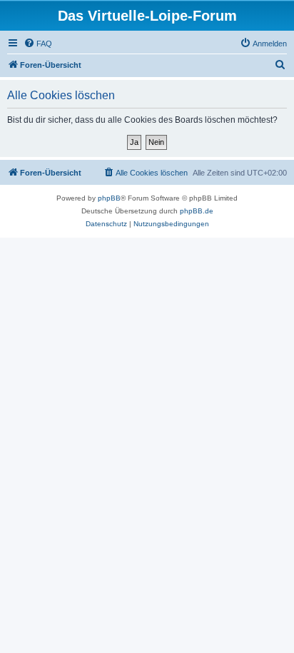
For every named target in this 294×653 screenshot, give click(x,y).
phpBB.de (196, 211)
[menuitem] (38, 43)
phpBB (109, 198)
